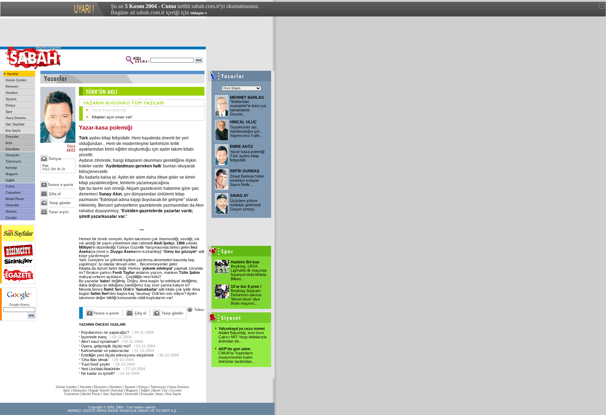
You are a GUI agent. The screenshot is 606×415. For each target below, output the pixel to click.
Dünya (10, 105)
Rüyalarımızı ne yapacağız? (105, 332)
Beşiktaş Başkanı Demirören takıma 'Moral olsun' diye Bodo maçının (246, 297)
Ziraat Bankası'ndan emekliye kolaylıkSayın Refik (247, 180)
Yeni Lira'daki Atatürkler (100, 369)
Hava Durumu (15, 118)
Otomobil (12, 205)
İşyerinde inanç (94, 337)
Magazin (11, 174)
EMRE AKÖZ (241, 146)
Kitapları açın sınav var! (112, 117)
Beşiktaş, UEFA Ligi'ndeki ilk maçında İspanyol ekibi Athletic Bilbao (249, 272)
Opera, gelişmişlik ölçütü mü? (106, 346)
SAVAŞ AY (239, 195)
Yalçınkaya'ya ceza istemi (241, 328)
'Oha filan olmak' (95, 360)
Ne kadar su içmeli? (98, 373)
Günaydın (12, 155)
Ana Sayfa (12, 130)
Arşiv (9, 143)
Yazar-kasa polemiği (109, 110)
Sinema (10, 211)
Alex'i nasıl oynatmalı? (100, 341)
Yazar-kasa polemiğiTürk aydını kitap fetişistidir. (247, 156)
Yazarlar (12, 74)
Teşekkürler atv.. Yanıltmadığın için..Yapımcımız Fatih (246, 131)
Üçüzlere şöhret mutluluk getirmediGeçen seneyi (245, 205)
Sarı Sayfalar (15, 124)
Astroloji (11, 168)
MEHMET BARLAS (247, 97)
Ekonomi (11, 86)
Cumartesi (13, 192)
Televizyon (13, 161)
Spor (8, 111)
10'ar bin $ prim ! (246, 286)
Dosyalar (12, 136)
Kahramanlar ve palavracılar (105, 350)
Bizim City (160, 390)
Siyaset (10, 99)
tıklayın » (198, 13)
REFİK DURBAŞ (244, 171)
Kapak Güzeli (99, 390)
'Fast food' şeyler (95, 364)
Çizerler (11, 218)
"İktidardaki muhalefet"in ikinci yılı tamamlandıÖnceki (248, 107)
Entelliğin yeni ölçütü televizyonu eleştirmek (117, 355)
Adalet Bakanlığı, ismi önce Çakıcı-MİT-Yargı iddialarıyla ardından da (242, 337)
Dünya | (144, 387)
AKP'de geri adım (234, 349)
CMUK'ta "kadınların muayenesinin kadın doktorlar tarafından (236, 357)
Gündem (11, 93)
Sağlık (10, 180)
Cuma (9, 186)
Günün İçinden (16, 80)
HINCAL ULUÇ (243, 122)
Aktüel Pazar (14, 199)
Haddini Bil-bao (245, 262)
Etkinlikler (12, 149)
